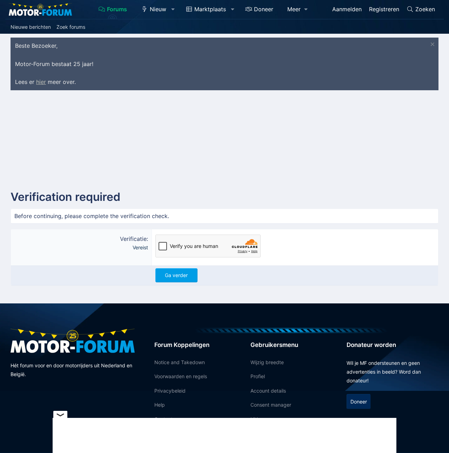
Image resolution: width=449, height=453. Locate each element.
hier (41, 81)
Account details (268, 391)
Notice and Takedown (179, 362)
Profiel (257, 376)
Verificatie (133, 238)
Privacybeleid (170, 391)
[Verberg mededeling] (432, 45)
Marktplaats (210, 9)
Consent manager (270, 405)
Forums (117, 9)
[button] (173, 9)
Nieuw (158, 9)
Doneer (263, 9)
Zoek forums (70, 27)
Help (159, 405)
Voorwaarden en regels (180, 376)
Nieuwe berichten (31, 27)
